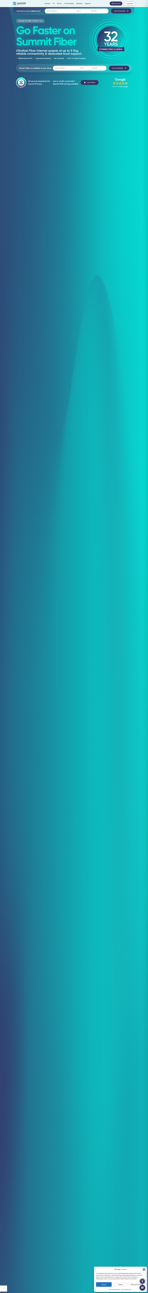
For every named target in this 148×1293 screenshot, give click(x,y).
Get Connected (119, 11)
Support (88, 3)
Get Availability (117, 68)
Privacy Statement (126, 1289)
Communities (69, 3)
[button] (144, 1269)
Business (79, 3)
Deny (120, 1284)
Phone (59, 3)
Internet (47, 3)
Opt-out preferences (114, 1289)
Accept (103, 1284)
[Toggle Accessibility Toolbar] (142, 1281)
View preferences (137, 1284)
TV (54, 3)
